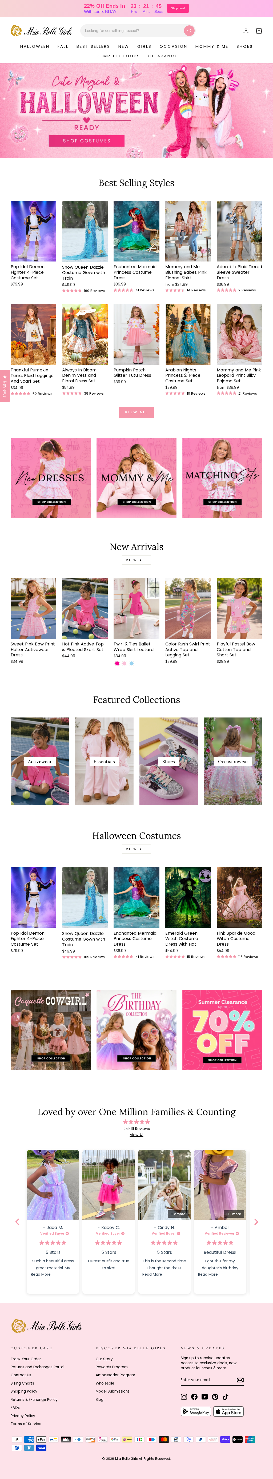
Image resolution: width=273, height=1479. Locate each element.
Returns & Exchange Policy (34, 1399)
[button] (53, 1185)
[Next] (256, 1221)
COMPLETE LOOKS (117, 56)
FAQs (15, 1407)
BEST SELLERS (93, 46)
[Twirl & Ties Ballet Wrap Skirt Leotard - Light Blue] (131, 663)
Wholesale (105, 1383)
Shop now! (178, 8)
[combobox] (138, 30)
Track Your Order (26, 1359)
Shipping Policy (24, 1391)
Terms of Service (26, 1423)
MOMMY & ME (211, 46)
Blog (99, 1399)
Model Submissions (113, 1391)
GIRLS (144, 46)
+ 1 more (234, 1214)
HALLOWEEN (35, 46)
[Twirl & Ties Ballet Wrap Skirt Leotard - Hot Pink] (117, 663)
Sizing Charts (22, 1383)
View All (136, 1134)
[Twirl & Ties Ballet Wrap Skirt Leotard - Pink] (124, 663)
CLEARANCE (163, 56)
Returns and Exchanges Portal (37, 1367)
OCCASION (173, 46)
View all (136, 412)
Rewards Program (112, 1367)
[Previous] (17, 1221)
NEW (123, 46)
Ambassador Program (115, 1375)
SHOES (244, 46)
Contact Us (21, 1375)
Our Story (104, 1359)
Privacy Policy (23, 1415)
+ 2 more (178, 1214)
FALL (63, 46)
